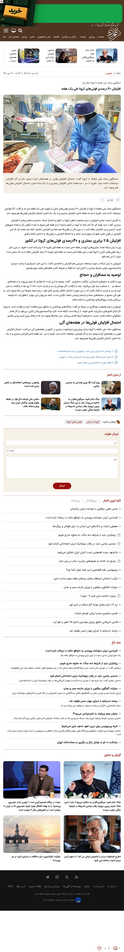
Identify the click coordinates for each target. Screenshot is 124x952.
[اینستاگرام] (57, 877)
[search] (20, 31)
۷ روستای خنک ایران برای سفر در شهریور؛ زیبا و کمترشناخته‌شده (85, 351)
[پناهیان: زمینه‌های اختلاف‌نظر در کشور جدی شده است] (50, 387)
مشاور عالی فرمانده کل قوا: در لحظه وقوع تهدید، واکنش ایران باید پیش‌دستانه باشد (22, 403)
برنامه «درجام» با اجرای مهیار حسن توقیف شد (93, 631)
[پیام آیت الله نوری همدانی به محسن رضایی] (111, 387)
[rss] (76, 877)
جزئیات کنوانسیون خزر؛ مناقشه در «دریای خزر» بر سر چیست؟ (35, 859)
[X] (67, 877)
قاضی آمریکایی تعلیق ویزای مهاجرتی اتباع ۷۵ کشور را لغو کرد (85, 622)
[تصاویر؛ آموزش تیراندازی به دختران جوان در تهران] (66, 56)
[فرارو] (114, 34)
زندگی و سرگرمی (69, 37)
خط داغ (116, 643)
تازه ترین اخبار (112, 500)
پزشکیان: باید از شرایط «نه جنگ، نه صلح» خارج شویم (87, 535)
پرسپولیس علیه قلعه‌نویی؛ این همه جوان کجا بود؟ (92, 570)
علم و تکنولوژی (44, 37)
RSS (10, 886)
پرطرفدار (91, 500)
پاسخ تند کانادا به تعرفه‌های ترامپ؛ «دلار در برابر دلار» (87, 561)
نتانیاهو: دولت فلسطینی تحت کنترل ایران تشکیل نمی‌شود (87, 552)
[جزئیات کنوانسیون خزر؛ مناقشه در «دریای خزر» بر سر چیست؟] (31, 834)
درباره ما (112, 886)
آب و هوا (20, 886)
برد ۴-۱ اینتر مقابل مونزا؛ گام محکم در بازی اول (93, 605)
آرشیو (87, 886)
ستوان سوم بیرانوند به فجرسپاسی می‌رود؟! (95, 714)
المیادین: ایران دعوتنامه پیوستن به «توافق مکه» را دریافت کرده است (82, 518)
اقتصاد (56, 37)
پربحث (75, 500)
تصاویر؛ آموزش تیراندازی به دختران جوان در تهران (49, 56)
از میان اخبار (114, 375)
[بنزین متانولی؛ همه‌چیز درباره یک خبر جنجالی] (28, 56)
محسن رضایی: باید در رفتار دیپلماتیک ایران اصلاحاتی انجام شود (82, 544)
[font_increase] (118, 200)
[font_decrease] (102, 200)
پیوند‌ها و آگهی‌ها (72, 886)
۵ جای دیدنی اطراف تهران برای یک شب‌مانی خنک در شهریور (86, 357)
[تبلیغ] (62, 13)
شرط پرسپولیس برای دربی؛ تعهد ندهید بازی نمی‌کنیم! (90, 726)
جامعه (3, 37)
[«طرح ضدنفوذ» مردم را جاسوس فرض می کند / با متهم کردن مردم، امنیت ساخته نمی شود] (92, 834)
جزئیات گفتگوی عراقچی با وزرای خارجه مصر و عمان (91, 587)
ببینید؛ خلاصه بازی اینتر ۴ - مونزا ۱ (98, 596)
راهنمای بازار (13, 37)
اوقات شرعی (35, 886)
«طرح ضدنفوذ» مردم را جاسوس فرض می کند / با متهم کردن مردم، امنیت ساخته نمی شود (92, 859)
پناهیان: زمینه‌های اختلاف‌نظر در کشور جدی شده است (21, 384)
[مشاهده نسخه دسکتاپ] (13, 30)
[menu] (6, 31)
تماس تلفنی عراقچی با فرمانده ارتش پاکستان (94, 509)
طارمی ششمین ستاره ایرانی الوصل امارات (96, 613)
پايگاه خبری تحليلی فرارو (56, 894)
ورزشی (92, 37)
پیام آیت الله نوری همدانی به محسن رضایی (82, 384)
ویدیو (24, 37)
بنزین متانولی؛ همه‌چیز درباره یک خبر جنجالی (12, 56)
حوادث (83, 37)
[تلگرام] (47, 877)
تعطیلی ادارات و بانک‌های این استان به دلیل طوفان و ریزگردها (85, 526)
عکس (32, 37)
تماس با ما (98, 886)
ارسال (62, 486)
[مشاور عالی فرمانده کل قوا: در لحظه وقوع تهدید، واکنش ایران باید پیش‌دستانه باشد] (50, 404)
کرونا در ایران (93, 422)
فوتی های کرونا (74, 422)
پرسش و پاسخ (52, 886)
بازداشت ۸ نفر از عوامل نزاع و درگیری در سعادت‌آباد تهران (87, 742)
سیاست (100, 37)
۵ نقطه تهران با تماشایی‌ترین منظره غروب (95, 363)
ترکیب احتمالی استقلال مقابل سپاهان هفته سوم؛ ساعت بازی (86, 579)
